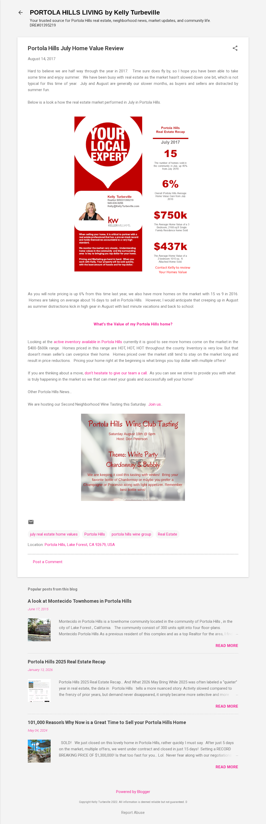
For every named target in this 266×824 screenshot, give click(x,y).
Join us (154, 404)
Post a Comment (47, 561)
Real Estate (167, 534)
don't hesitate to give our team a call (116, 373)
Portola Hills (94, 534)
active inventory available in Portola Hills (88, 341)
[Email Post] (31, 523)
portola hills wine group (131, 534)
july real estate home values (54, 534)
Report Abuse (133, 812)
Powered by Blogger (133, 791)
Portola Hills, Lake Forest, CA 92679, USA (80, 544)
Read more (227, 645)
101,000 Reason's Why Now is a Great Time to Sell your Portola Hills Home (107, 722)
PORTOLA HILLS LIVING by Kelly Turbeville (95, 12)
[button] (235, 48)
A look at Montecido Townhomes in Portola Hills (79, 601)
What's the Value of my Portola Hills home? (133, 324)
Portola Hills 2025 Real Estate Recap (66, 661)
